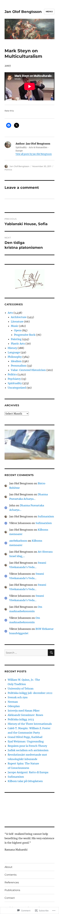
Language (14, 352)
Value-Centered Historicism (28, 370)
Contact (10, 897)
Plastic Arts (18, 343)
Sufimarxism (46, 516)
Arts (10, 312)
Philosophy (15, 356)
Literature (17, 321)
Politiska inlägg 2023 (21, 719)
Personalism (18, 365)
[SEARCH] (51, 652)
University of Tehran (21, 688)
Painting (16, 339)
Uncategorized (17, 387)
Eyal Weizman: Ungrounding (26, 741)
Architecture (18, 317)
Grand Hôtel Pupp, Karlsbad (25, 737)
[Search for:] (26, 652)
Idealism (16, 361)
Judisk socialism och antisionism (28, 750)
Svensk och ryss (18, 697)
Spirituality (15, 383)
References (12, 882)
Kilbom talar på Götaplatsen (25, 781)
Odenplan (14, 706)
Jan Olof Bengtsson (23, 11)
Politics (8, 169)
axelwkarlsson (18, 540)
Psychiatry (14, 378)
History (12, 348)
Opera (17, 330)
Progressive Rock (24, 334)
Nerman (13, 701)
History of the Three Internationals (30, 723)
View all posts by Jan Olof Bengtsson (34, 154)
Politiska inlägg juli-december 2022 (30, 693)
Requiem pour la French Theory (27, 745)
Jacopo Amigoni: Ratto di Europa (28, 772)
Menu (49, 11)
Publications (12, 890)
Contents (11, 874)
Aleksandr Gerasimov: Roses (25, 715)
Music (14, 325)
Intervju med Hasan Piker (23, 710)
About (8, 867)
